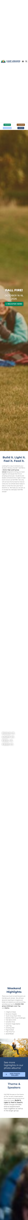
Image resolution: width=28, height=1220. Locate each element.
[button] (22, 61)
